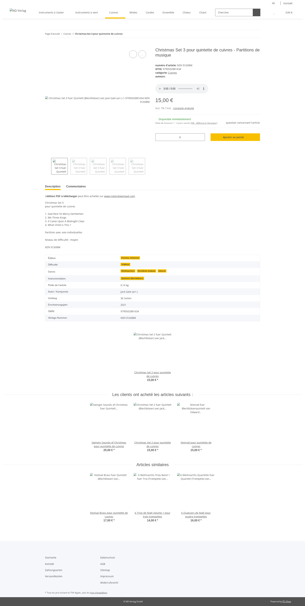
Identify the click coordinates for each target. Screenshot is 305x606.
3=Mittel (125, 264)
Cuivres (172, 72)
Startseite (50, 557)
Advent (162, 271)
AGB (102, 564)
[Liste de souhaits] (274, 12)
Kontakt (287, 3)
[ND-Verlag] (18, 10)
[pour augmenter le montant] (201, 137)
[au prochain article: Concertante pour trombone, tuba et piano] (256, 34)
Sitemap (105, 570)
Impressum (107, 576)
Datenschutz (107, 557)
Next (148, 166)
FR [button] (273, 3)
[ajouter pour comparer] (133, 54)
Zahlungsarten (53, 570)
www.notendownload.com (119, 196)
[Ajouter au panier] (48, 46)
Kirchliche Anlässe (146, 271)
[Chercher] (256, 12)
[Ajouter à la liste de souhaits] (142, 54)
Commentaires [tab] (76, 186)
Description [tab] (53, 186)
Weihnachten (127, 271)
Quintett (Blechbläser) (132, 278)
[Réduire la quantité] (159, 137)
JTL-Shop (286, 601)
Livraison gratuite (183, 108)
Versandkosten (53, 576)
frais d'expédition (98, 592)
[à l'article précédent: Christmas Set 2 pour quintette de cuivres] (248, 34)
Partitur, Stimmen (130, 258)
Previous (48, 166)
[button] (267, 12)
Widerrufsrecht (109, 582)
